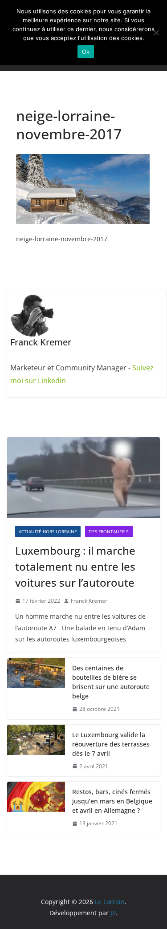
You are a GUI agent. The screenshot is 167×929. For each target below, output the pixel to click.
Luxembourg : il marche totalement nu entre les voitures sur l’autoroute (75, 566)
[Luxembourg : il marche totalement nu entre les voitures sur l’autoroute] (83, 477)
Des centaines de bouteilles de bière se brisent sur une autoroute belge (111, 682)
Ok (86, 51)
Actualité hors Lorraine (48, 531)
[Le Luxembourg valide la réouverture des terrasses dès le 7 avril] (36, 751)
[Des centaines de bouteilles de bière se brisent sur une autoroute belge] (36, 688)
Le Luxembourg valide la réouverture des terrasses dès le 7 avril (111, 744)
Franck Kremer (89, 600)
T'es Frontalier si (109, 531)
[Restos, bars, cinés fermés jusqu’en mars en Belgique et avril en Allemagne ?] (36, 808)
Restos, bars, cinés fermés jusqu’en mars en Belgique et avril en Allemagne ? (112, 801)
